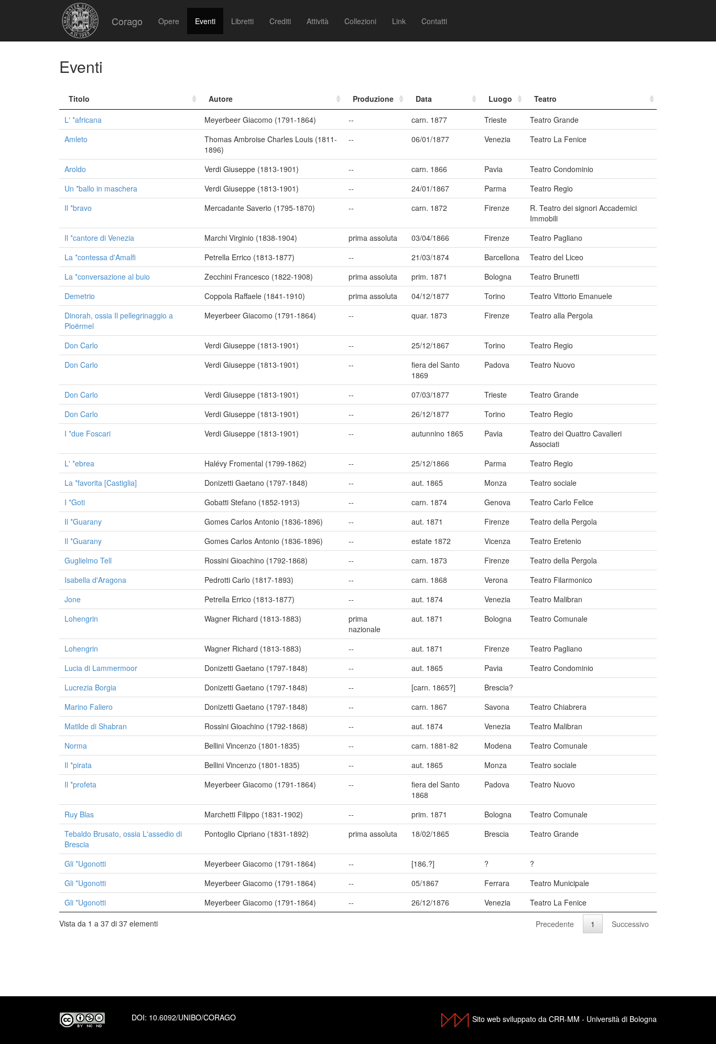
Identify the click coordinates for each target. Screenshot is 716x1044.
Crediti (280, 21)
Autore (221, 98)
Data (424, 98)
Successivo (630, 924)
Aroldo (75, 169)
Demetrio (79, 296)
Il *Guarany (83, 521)
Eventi (205, 21)
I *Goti (74, 502)
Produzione (373, 98)
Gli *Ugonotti (85, 863)
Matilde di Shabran (95, 726)
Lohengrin (81, 618)
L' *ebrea (79, 463)
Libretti (242, 21)
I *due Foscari (87, 433)
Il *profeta (80, 784)
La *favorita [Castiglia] (100, 482)
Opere (168, 21)
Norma (75, 745)
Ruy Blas (79, 814)
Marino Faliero (88, 706)
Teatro (545, 98)
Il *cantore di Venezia (99, 237)
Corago (127, 21)
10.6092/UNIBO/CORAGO (192, 1017)
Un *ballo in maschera (100, 188)
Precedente (555, 924)
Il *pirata (78, 765)
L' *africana (83, 119)
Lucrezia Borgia (90, 687)
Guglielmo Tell (88, 560)
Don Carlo (81, 345)
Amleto (76, 139)
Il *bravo (78, 208)
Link (399, 21)
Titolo (79, 98)
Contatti (434, 21)
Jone (72, 599)
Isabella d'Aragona (95, 579)
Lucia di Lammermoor (100, 668)
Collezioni (360, 21)
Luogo (500, 98)
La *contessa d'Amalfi (100, 257)
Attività (318, 21)
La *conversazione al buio (107, 276)
